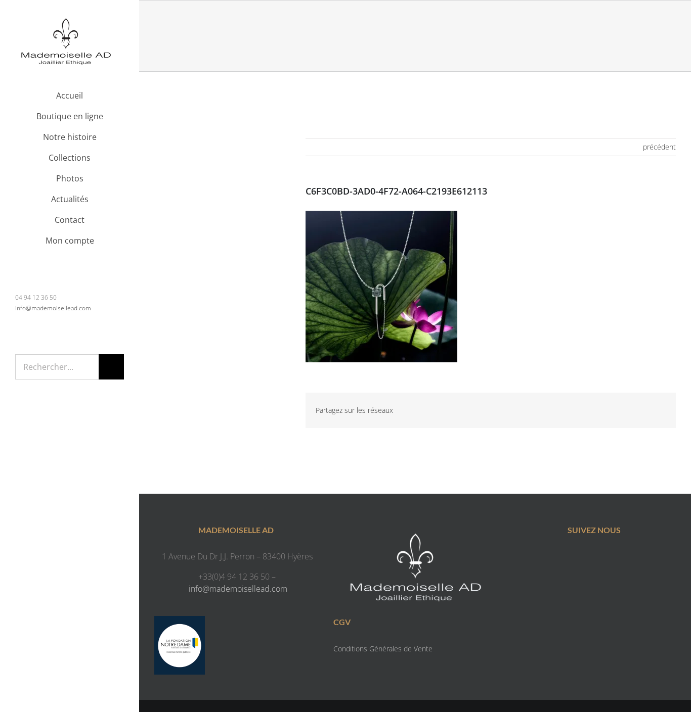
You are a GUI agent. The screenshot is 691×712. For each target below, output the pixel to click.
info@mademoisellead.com (53, 308)
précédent (659, 147)
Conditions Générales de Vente (383, 648)
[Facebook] (584, 558)
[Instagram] (604, 558)
